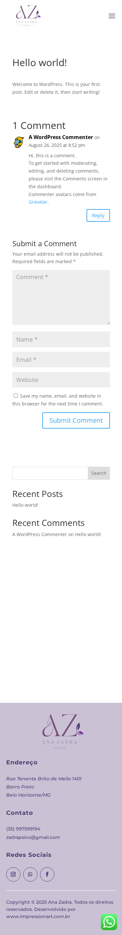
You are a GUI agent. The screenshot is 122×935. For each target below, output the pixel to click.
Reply (98, 215)
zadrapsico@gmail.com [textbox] (33, 837)
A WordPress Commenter (61, 137)
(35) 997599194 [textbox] (23, 829)
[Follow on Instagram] (13, 874)
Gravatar (38, 202)
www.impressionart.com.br (38, 916)
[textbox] (61, 779)
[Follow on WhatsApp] (30, 874)
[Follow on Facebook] (47, 874)
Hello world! (25, 505)
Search (98, 473)
